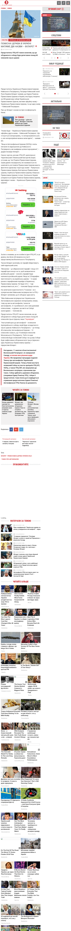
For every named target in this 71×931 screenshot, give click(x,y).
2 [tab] (63, 31)
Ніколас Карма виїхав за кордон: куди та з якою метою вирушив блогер (61, 269)
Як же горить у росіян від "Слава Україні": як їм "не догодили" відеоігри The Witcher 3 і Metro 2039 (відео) (62, 258)
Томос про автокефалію (10, 459)
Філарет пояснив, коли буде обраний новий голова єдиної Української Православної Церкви (25, 556)
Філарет (3, 456)
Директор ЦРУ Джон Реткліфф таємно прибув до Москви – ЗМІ (61, 224)
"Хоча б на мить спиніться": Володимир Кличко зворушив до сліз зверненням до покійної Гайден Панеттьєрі (62, 187)
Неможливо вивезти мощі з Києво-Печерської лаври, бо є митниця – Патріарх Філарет (25, 547)
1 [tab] (49, 31)
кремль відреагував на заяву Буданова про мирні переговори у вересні (61, 213)
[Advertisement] (20, 219)
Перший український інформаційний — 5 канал (6, 3)
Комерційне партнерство (47, 134)
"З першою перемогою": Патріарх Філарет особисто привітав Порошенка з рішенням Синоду (26, 538)
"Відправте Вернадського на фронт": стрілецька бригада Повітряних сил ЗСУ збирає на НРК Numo (49, 88)
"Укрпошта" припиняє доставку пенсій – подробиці (29, 443)
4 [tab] (60, 58)
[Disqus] (20, 493)
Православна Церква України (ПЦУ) (19, 456)
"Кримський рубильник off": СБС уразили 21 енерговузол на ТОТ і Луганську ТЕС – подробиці (54, 50)
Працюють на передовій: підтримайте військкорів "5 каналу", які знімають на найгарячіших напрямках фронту (50, 76)
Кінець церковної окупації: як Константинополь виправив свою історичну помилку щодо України (8, 407)
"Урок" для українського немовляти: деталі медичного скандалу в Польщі (62, 294)
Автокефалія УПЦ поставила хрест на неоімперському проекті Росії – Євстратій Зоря (25, 574)
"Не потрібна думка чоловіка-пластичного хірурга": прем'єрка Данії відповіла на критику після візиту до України (62, 282)
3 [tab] (57, 58)
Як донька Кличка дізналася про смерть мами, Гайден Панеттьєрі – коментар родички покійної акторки (62, 201)
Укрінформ (29, 319)
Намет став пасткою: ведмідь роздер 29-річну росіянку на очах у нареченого (62, 235)
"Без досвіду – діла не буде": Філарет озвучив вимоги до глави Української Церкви (24, 122)
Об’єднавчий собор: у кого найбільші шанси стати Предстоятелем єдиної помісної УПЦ (25, 565)
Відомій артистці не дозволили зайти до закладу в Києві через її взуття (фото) (62, 246)
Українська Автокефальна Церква (20, 40)
